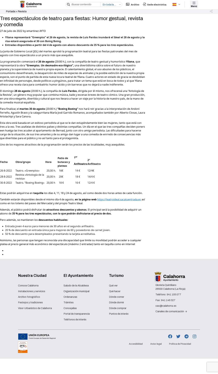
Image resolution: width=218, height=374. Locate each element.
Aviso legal (156, 344)
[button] (211, 11)
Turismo (116, 275)
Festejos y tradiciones (30, 302)
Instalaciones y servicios (31, 291)
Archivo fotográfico (29, 296)
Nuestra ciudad (32, 275)
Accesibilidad (136, 344)
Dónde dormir (116, 302)
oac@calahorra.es (165, 305)
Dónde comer (116, 296)
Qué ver (113, 285)
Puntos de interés (118, 313)
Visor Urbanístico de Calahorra (35, 308)
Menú (194, 6)
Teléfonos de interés (75, 319)
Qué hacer (114, 291)
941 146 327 (168, 300)
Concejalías (70, 308)
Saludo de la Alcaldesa (76, 285)
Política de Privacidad (180, 344)
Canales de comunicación (169, 311)
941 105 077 (174, 294)
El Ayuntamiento (78, 275)
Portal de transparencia (77, 313)
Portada (10, 11)
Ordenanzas (70, 296)
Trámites (69, 302)
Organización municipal (76, 291)
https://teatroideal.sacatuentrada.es (119, 199)
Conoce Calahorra (28, 285)
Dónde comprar (117, 308)
